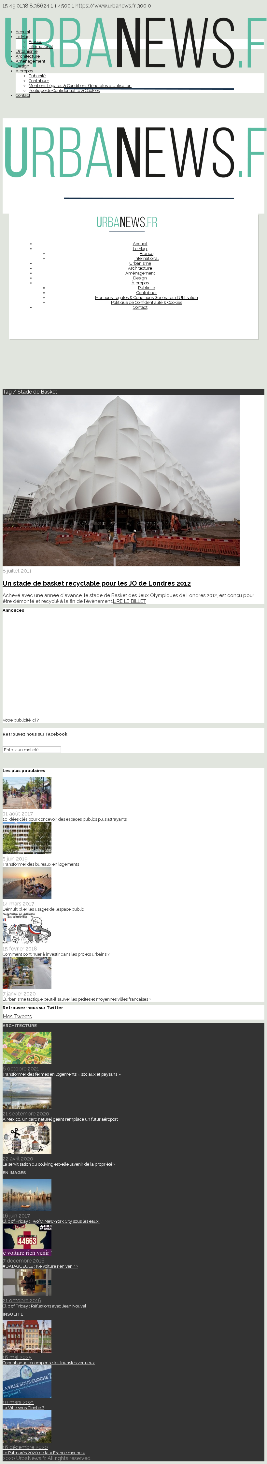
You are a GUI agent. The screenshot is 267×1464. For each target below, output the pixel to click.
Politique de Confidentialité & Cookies (64, 90)
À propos (24, 70)
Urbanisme (26, 51)
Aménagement (30, 61)
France (35, 41)
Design (22, 66)
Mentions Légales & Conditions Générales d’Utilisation (80, 85)
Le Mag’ (23, 36)
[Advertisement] (133, 366)
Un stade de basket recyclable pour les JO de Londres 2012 (97, 583)
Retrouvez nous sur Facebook (35, 734)
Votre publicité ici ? (21, 720)
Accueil (23, 31)
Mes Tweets (17, 1016)
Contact (23, 95)
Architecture (28, 56)
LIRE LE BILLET (129, 601)
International (41, 46)
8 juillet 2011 (17, 571)
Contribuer (39, 80)
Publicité (37, 75)
